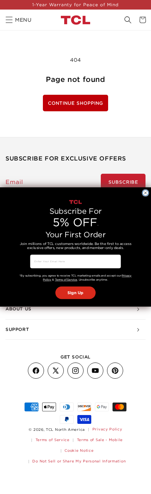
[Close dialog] (145, 193)
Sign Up (75, 293)
